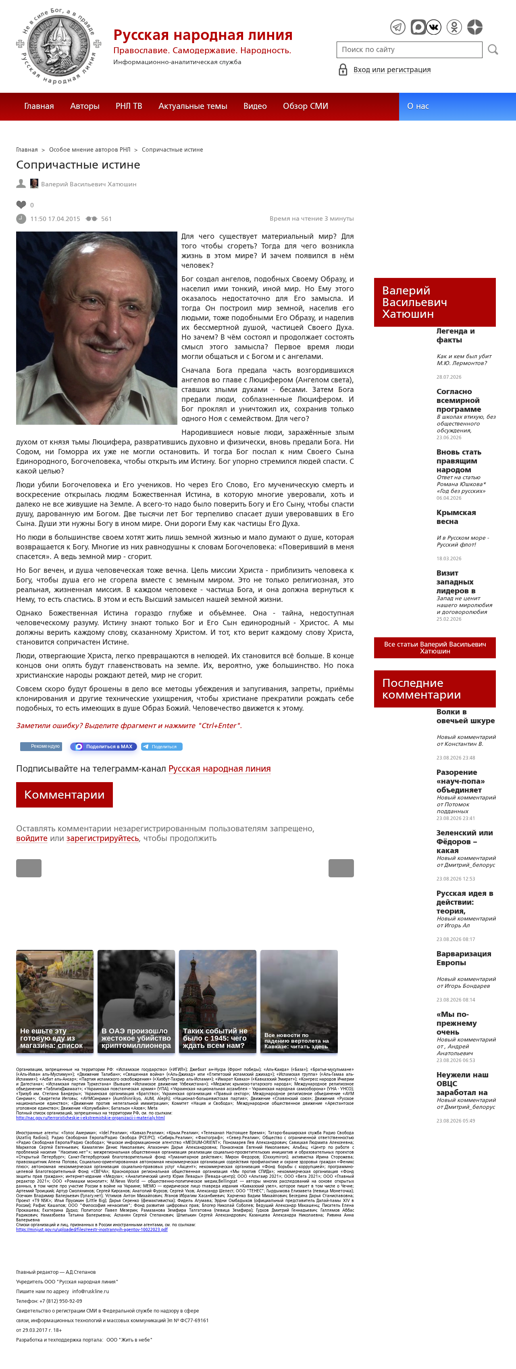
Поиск (493, 49)
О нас (418, 106)
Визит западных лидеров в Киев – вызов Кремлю (462, 582)
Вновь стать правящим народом (459, 461)
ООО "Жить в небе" (129, 1340)
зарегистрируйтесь (103, 838)
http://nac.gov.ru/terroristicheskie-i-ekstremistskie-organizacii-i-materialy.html (90, 1118)
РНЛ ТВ (129, 106)
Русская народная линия (220, 769)
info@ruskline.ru (90, 1291)
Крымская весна (456, 517)
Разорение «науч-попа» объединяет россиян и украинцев (461, 781)
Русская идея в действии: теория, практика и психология (465, 902)
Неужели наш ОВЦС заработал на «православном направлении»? (467, 1084)
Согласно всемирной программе (459, 400)
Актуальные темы (192, 106)
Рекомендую (45, 746)
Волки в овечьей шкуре (466, 716)
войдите (32, 838)
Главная (39, 106)
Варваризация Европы (464, 958)
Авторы (85, 106)
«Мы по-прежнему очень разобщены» (461, 1023)
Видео (255, 106)
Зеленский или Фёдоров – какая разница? (465, 842)
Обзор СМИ (305, 106)
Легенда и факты (456, 335)
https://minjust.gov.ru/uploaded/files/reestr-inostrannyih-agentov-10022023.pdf (92, 1229)
